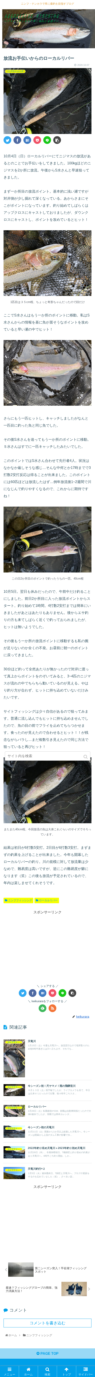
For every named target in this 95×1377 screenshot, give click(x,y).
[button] (86, 756)
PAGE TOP (49, 1353)
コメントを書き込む (47, 1323)
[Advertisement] (47, 946)
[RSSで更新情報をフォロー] (52, 1008)
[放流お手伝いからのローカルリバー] (27, 140)
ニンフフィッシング (20, 900)
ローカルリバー (48, 900)
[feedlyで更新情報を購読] (42, 1008)
